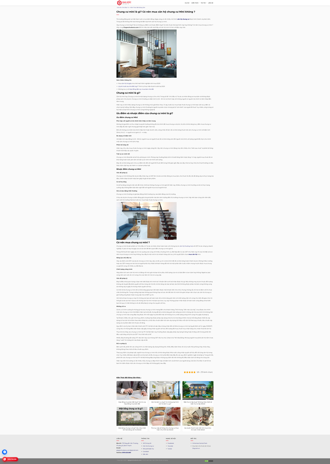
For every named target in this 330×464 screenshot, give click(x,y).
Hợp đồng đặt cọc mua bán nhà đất (141, 89)
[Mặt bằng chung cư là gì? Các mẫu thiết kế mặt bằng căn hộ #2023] (132, 416)
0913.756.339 (12, 459)
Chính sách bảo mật (149, 460)
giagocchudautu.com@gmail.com (127, 450)
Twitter (170, 449)
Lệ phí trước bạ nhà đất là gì (127, 86)
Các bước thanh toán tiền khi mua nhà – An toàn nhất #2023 (198, 429)
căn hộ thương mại (186, 246)
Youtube (170, 446)
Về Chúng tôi (147, 443)
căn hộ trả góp (127, 83)
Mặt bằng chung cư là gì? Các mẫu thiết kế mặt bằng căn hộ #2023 (132, 429)
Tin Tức (203, 3)
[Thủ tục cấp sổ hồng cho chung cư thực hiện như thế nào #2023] (164, 416)
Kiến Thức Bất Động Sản (137, 7)
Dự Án (187, 3)
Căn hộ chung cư (148, 446)
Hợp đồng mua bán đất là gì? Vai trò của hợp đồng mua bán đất (132, 403)
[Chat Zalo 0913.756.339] (4, 452)
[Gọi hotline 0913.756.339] (4, 459)
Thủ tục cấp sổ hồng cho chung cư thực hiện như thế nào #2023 (165, 429)
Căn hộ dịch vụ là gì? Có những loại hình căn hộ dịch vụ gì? (165, 403)
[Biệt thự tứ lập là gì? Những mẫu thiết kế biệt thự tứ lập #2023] (197, 390)
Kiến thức (194, 3)
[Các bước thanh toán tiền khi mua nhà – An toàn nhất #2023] (197, 416)
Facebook (171, 443)
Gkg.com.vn (196, 448)
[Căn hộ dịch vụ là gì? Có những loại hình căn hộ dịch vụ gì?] (164, 390)
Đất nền (145, 454)
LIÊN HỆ (210, 3)
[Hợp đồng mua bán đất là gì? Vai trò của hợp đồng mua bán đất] (132, 390)
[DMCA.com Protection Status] (209, 461)
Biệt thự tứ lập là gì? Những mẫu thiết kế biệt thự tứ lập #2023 (198, 403)
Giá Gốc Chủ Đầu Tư (123, 7)
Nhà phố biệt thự (148, 449)
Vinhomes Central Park (199, 443)
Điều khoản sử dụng (162, 460)
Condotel (146, 451)
